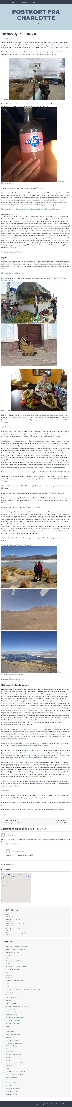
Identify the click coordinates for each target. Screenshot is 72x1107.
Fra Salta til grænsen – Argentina (14, 822)
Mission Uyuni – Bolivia (18, 34)
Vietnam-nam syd (11, 1094)
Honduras (9, 1000)
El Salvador (9, 992)
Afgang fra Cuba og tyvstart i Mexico (17, 946)
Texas (7, 1068)
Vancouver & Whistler (13, 1088)
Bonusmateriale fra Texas (14, 961)
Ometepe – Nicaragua (12, 1040)
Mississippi (9, 1029)
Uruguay (8, 1085)
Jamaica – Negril (11, 1012)
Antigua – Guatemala (12, 952)
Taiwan (8, 1060)
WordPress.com (65, 1104)
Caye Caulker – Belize (12, 969)
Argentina (9, 955)
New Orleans (10, 1031)
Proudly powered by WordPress (41, 1104)
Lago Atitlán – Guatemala (13, 1020)
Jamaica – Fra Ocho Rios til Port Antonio (18, 1006)
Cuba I (8, 983)
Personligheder (22, 2)
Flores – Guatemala (12, 995)
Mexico (8, 1026)
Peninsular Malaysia (12, 1046)
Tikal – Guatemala (11, 1077)
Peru (7, 915)
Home (4, 2)
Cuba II (8, 986)
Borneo (8, 963)
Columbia (9, 975)
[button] (2, 899)
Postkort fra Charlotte (36, 15)
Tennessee (9, 1066)
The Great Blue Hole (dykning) (15, 1071)
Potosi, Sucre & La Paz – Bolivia (58, 822)
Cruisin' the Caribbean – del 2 (15, 980)
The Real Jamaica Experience (15, 1074)
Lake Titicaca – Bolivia (13, 919)
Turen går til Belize (12, 1083)
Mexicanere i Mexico (12, 1023)
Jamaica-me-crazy (11, 1015)
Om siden (33, 2)
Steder (8, 1057)
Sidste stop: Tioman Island (14, 1054)
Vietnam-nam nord (12, 1091)
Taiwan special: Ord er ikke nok (15, 1063)
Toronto (8, 1080)
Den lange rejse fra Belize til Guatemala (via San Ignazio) (23, 989)
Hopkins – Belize (11, 1003)
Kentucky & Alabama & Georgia (15, 1017)
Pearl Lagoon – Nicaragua (14, 1043)
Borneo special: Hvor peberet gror (16, 966)
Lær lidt (12, 2)
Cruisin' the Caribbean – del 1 (15, 978)
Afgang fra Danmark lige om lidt (16, 949)
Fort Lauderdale (11, 998)
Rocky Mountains (11, 1051)
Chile (7, 972)
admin (13, 38)
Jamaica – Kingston (12, 1009)
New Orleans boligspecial (14, 1034)
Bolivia (4, 814)
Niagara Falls (10, 1037)
